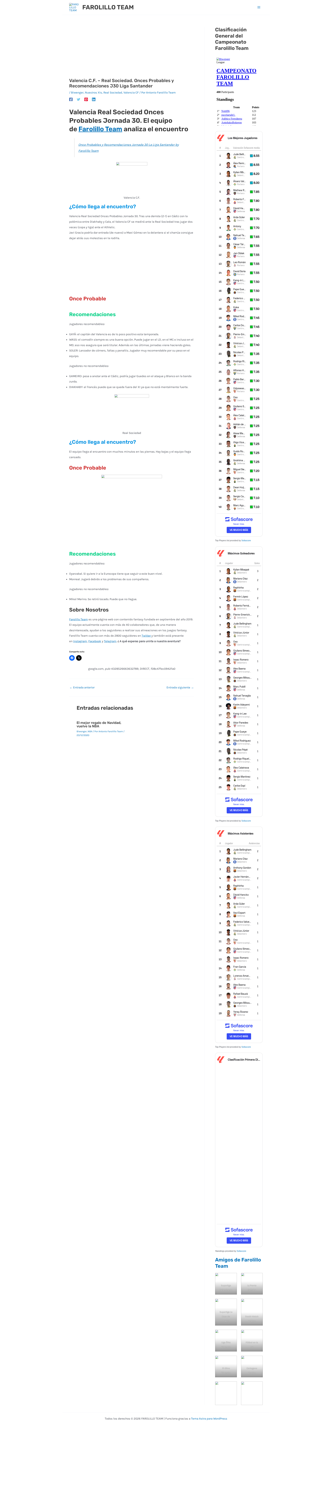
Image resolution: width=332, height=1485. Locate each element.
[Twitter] (78, 99)
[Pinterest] (86, 99)
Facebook (94, 641)
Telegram (110, 641)
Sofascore (246, 540)
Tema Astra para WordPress (209, 1418)
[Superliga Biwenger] (226, 1393)
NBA (90, 731)
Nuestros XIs (93, 92)
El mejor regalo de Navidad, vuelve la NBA (99, 724)
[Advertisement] (131, 52)
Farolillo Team (100, 129)
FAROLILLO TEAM (108, 7)
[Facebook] (71, 99)
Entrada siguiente (180, 687)
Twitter (146, 635)
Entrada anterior (82, 687)
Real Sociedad (112, 92)
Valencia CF (131, 92)
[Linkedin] (93, 99)
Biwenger (77, 92)
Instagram (80, 641)
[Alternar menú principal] (259, 7)
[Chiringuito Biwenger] (252, 1393)
